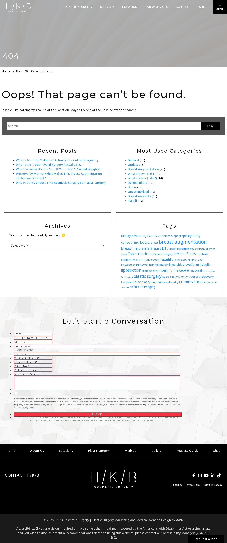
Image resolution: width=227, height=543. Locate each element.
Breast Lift (159, 248)
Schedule (183, 7)
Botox (132, 187)
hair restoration (158, 265)
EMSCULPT (137, 259)
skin (153, 282)
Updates (134, 165)
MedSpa (130, 451)
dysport (126, 260)
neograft (197, 270)
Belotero (165, 236)
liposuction (131, 270)
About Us (37, 451)
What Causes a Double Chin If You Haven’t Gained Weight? (57, 169)
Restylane (126, 282)
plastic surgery (148, 276)
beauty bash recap (149, 236)
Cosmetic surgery (162, 254)
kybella (205, 264)
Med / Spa (107, 7)
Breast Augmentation (143, 169)
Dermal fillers (137, 183)
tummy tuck (191, 281)
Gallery (156, 451)
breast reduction (179, 249)
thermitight (174, 282)
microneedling (150, 270)
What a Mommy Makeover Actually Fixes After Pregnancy (57, 160)
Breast (154, 242)
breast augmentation (183, 241)
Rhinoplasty (141, 282)
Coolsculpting (139, 253)
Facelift (133, 201)
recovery (207, 276)
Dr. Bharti (202, 254)
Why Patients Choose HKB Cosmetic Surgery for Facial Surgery (61, 183)
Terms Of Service (213, 484)
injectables (176, 265)
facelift (166, 259)
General (133, 160)
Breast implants (139, 196)
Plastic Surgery (99, 451)
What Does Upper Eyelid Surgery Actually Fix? (48, 165)
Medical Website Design (153, 520)
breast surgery (197, 248)
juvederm (192, 264)
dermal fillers (185, 253)
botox (145, 242)
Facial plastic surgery (185, 259)
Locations (130, 7)
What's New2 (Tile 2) (142, 178)
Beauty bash (129, 236)
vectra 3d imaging (142, 287)
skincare (162, 282)
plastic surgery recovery (175, 276)
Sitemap (177, 484)
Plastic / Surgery (78, 7)
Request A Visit (187, 451)
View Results (157, 7)
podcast (194, 277)
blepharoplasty (181, 236)
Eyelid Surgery (151, 259)
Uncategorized (138, 192)
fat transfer (142, 264)
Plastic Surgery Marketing (110, 520)
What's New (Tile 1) (141, 174)
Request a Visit (206, 539)
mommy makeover (174, 270)
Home (6, 71)
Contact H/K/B (22, 475)
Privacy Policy (193, 484)
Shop (203, 7)
